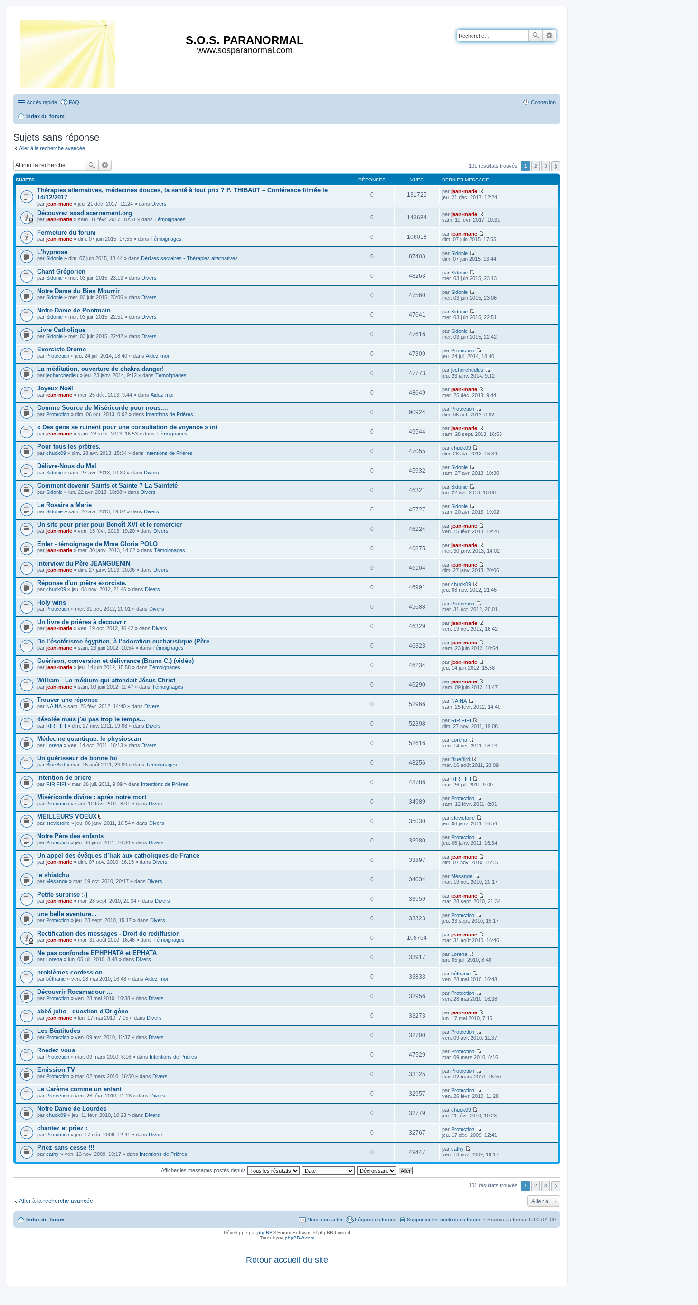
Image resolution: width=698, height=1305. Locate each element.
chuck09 (56, 453)
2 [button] (535, 166)
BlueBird (55, 764)
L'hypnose (52, 251)
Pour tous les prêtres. (69, 446)
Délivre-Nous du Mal (66, 466)
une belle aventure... (67, 913)
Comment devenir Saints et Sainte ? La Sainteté (107, 485)
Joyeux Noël (55, 388)
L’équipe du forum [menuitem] (375, 1219)
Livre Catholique (61, 329)
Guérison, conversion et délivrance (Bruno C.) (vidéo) (115, 660)
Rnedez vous (56, 1050)
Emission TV (56, 1069)
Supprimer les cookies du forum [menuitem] (443, 1219)
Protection (57, 356)
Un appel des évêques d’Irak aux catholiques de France (118, 855)
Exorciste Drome (61, 349)
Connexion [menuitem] (543, 102)
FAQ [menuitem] (74, 102)
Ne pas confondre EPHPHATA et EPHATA (97, 952)
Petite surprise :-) (62, 894)
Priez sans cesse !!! (65, 1147)
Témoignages (170, 219)
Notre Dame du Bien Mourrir (78, 290)
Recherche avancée (549, 35)
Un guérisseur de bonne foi (77, 758)
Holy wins (51, 602)
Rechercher (535, 35)
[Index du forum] (69, 52)
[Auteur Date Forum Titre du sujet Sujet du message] (329, 1170)
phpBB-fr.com (299, 1237)
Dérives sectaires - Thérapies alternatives (189, 258)
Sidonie (54, 258)
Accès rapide (42, 102)
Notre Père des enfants (70, 836)
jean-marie (59, 204)
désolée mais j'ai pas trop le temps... (91, 719)
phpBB (265, 1232)
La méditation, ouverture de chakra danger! (100, 368)
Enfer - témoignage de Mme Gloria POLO (97, 544)
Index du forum (45, 1219)
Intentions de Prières (169, 414)
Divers (159, 204)
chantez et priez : (62, 1128)
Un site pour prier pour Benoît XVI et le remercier (109, 524)
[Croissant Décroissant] (377, 1170)
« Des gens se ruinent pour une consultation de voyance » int (127, 427)
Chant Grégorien (61, 271)
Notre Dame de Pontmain (74, 310)
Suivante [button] (555, 166)
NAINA (54, 706)
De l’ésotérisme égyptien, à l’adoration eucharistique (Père (123, 641)
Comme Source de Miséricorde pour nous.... (102, 407)
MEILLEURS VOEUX (67, 816)
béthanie (56, 979)
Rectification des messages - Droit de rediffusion (108, 933)
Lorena (54, 745)
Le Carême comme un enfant (79, 1089)
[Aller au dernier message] (481, 191)
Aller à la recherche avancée (52, 148)
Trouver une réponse (67, 699)
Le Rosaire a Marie (64, 505)
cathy (52, 1154)
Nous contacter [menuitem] (325, 1219)
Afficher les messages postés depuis (204, 1170)
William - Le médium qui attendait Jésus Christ (106, 680)
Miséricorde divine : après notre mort (91, 797)
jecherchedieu (62, 375)
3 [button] (545, 166)
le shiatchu (53, 875)
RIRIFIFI (56, 725)
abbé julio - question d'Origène (82, 1011)
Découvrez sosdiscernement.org (84, 213)
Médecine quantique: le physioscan (89, 738)
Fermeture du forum (66, 232)
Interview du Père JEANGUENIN (83, 563)
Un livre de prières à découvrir (81, 621)
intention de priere (64, 777)
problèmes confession (70, 972)
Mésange (56, 881)
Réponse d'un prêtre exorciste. (82, 582)
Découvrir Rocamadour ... (75, 991)
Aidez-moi (157, 356)
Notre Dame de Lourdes (71, 1108)
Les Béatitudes (58, 1030)
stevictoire (58, 823)
